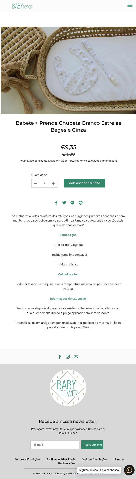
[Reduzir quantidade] (35, 183)
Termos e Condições (27, 459)
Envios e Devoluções (94, 459)
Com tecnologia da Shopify (88, 473)
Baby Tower (66, 473)
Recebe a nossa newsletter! (68, 421)
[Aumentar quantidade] (53, 183)
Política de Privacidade (60, 459)
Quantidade (39, 175)
